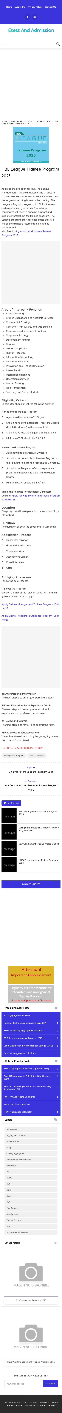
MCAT (9, 1171)
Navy (8, 1190)
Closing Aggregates (15, 1153)
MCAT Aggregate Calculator (18, 1112)
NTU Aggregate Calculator (17, 1015)
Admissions (11, 1129)
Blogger (31, 1405)
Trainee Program (37, 755)
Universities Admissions (17, 1232)
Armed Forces (12, 1141)
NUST (9, 1184)
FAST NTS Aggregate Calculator (20, 1053)
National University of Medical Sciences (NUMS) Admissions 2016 (27, 1088)
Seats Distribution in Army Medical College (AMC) (28, 1045)
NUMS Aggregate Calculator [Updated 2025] (26, 1068)
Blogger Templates (46, 1405)
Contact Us (50, 7)
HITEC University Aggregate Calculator (23, 1030)
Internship (11, 1165)
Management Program (13, 755)
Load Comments (31, 884)
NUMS (9, 1177)
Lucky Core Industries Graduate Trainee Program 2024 (39, 829)
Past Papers (11, 1208)
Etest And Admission (37, 1402)
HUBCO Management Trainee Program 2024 (38, 861)
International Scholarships (18, 1159)
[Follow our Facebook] (27, 17)
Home (9, 7)
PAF (8, 1202)
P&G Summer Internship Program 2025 (23, 1038)
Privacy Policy (35, 7)
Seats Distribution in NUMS (17, 1104)
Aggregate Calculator (16, 1135)
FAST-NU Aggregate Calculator (19, 1096)
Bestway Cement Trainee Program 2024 (39, 844)
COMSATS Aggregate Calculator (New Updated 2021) (27, 1077)
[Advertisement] (31, 83)
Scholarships (12, 1214)
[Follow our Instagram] (34, 17)
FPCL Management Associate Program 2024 (38, 813)
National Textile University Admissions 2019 (25, 1023)
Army (8, 1147)
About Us (20, 7)
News (8, 1196)
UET (8, 1226)
